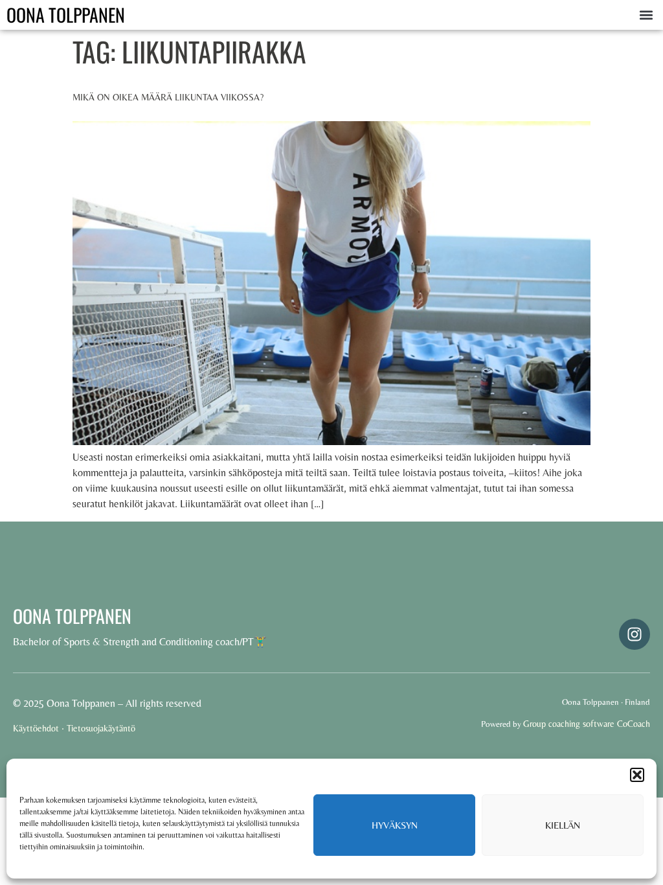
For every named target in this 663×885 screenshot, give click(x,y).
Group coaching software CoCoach (586, 723)
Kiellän (562, 825)
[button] (637, 774)
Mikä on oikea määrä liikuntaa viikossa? (168, 97)
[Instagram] (634, 634)
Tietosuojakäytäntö (101, 728)
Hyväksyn (395, 825)
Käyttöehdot (36, 728)
